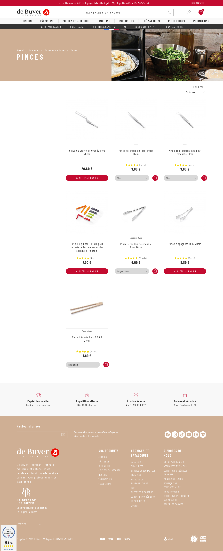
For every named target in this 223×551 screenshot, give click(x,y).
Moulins (102, 474)
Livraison (136, 475)
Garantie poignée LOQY (143, 496)
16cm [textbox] (119, 178)
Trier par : (199, 86)
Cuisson (102, 457)
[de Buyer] (33, 12)
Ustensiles (104, 465)
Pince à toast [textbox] (73, 364)
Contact (135, 505)
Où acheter (137, 466)
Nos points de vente (146, 26)
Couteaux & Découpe (109, 470)
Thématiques (105, 479)
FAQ (125, 26)
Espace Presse (139, 500)
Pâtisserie (104, 461)
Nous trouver (171, 491)
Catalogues (137, 461)
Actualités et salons (175, 466)
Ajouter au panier (87, 178)
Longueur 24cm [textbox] (122, 271)
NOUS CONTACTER (197, 3)
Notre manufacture (51, 26)
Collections (105, 483)
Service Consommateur (143, 470)
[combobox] (132, 178)
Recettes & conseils (104, 26)
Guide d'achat (77, 26)
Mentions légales (173, 478)
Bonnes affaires (174, 26)
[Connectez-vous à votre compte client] (189, 12)
